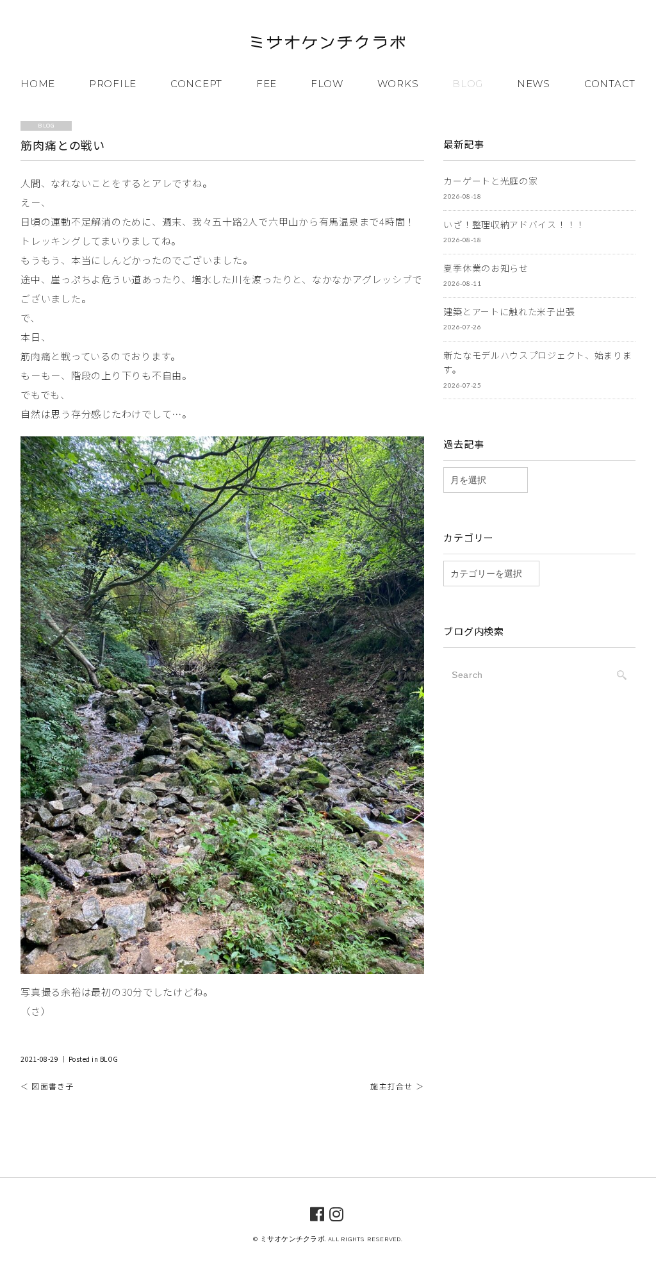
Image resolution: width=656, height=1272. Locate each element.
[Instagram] (336, 1213)
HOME (37, 84)
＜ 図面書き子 (47, 1085)
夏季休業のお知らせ (485, 267)
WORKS (398, 84)
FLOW (327, 84)
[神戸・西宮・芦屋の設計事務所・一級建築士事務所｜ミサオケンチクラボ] (328, 44)
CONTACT (610, 84)
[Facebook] (317, 1213)
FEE (266, 84)
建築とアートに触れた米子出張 (509, 311)
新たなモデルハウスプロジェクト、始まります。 (537, 362)
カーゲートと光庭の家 (490, 180)
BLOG (467, 84)
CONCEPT (196, 84)
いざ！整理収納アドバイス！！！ (514, 224)
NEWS (533, 84)
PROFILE (112, 84)
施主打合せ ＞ (396, 1085)
